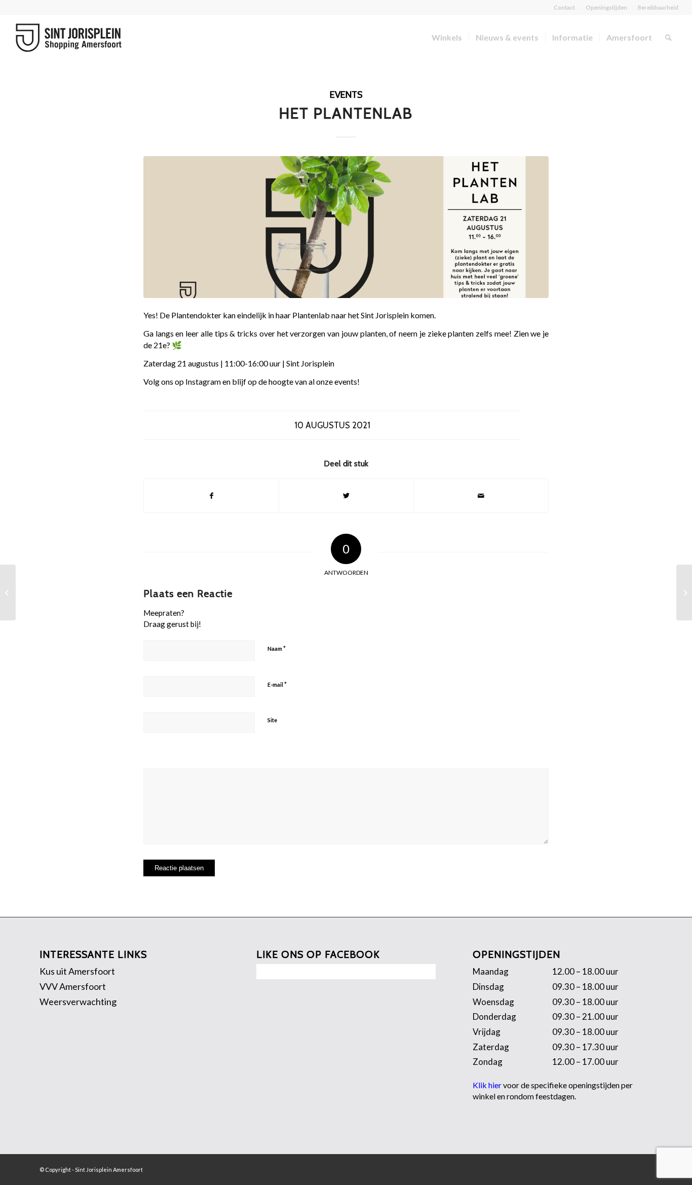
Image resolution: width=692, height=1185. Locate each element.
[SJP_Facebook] (346, 227)
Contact (564, 7)
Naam (276, 648)
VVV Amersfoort (73, 986)
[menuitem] (565, 7)
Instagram (203, 381)
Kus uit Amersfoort (77, 971)
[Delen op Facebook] (211, 495)
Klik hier (487, 1085)
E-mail (277, 684)
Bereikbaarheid (658, 7)
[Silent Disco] (684, 592)
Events (346, 94)
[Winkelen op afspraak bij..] (8, 592)
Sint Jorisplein (385, 315)
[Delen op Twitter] (346, 495)
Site (272, 720)
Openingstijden (606, 7)
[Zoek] (668, 37)
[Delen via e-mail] (481, 495)
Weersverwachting (78, 1001)
